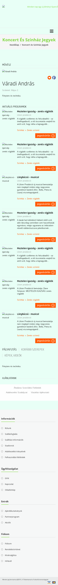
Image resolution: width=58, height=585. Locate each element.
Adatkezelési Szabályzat (16, 392)
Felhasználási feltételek (15, 457)
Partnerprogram (12, 516)
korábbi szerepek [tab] (32, 349)
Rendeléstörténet (12, 549)
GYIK (7, 478)
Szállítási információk (14, 439)
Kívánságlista (10, 555)
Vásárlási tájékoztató (40, 392)
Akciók (8, 522)
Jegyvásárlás (43, 135)
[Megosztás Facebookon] (54, 77)
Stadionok (9, 445)
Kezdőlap (14, 44)
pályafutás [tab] (9, 349)
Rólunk (8, 428)
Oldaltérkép (10, 490)
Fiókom (8, 543)
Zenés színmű (33, 130)
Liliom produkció (24, 115)
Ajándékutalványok (13, 511)
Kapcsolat (9, 484)
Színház (20, 130)
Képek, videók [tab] (13, 355)
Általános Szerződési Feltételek (27, 388)
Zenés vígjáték (33, 163)
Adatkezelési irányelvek (15, 451)
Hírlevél (8, 561)
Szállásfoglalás (11, 434)
